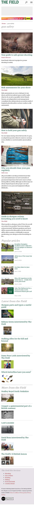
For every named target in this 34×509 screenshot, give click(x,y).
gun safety (10, 23)
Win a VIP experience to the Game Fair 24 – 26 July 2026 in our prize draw (23, 279)
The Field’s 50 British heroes (14, 454)
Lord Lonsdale (7, 423)
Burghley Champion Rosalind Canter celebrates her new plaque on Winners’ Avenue (23, 246)
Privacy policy (23, 492)
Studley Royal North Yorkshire (15, 391)
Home (4, 23)
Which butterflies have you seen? (16, 372)
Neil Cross (4, 173)
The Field (4, 90)
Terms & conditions (14, 492)
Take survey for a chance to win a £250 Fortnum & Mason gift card (23, 290)
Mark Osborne (6, 57)
